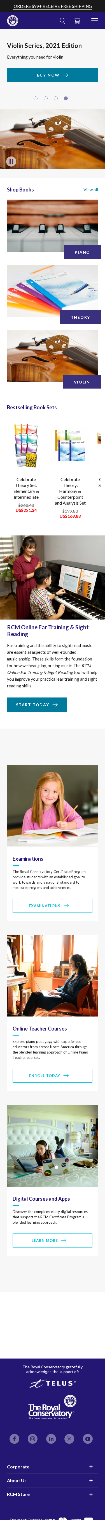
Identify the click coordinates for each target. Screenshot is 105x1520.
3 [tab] (56, 101)
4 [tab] (66, 101)
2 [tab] (46, 101)
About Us (17, 1480)
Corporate (18, 1466)
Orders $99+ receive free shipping (53, 6)
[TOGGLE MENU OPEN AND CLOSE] (94, 18)
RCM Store (18, 1494)
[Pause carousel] (11, 163)
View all (90, 191)
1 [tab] (36, 101)
